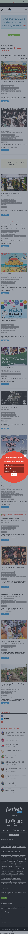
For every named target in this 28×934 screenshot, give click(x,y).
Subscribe (14, 474)
